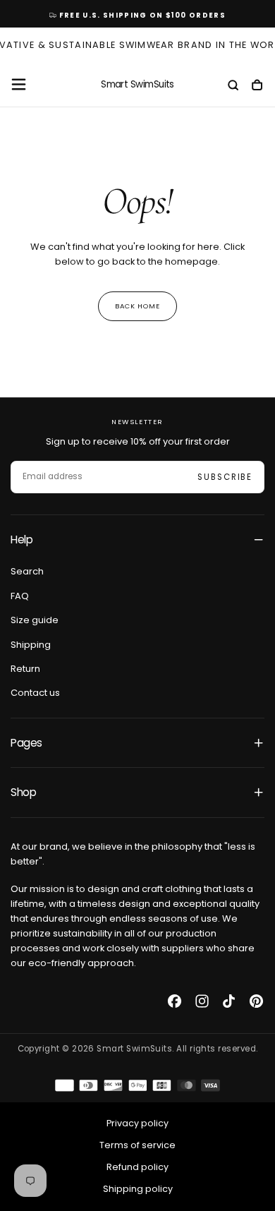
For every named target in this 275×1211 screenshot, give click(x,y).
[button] (19, 84)
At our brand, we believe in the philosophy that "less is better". (133, 854)
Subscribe (224, 477)
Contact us (35, 692)
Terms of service (137, 1145)
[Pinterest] (256, 1001)
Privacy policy (137, 1123)
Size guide (35, 620)
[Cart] (257, 86)
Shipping (31, 644)
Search (27, 571)
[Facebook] (174, 1001)
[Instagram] (202, 1001)
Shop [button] (23, 792)
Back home (138, 306)
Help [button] (21, 539)
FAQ (20, 596)
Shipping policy (138, 1189)
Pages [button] (26, 742)
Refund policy (137, 1167)
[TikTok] (229, 1001)
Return (25, 668)
